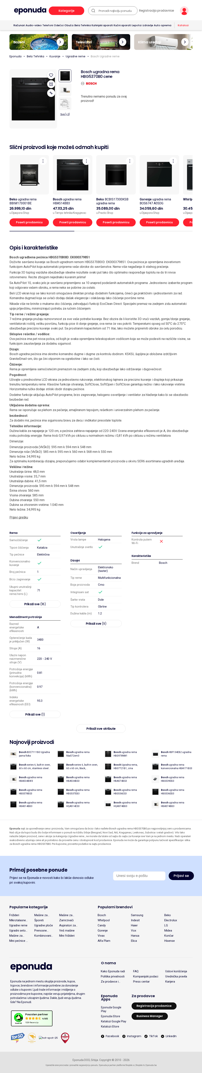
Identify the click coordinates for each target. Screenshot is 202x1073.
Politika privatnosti (112, 976)
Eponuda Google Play (111, 1009)
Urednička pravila (176, 976)
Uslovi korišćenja (176, 971)
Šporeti (39, 920)
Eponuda (15, 56)
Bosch (163, 563)
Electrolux (170, 920)
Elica (134, 941)
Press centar (141, 981)
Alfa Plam (104, 941)
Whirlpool (104, 920)
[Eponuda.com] (30, 10)
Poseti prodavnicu (29, 222)
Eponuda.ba (151, 1065)
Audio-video (34, 25)
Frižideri (14, 915)
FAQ (135, 971)
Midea (168, 930)
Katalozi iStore (110, 1026)
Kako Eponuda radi (113, 971)
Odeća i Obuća (63, 25)
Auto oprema (162, 25)
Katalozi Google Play (113, 1021)
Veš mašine (67, 930)
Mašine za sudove (41, 915)
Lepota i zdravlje (142, 25)
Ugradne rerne (75, 56)
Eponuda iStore (110, 1016)
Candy (102, 925)
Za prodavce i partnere (110, 981)
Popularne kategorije (28, 907)
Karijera (170, 981)
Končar (169, 935)
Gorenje (103, 930)
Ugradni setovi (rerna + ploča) (18, 930)
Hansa (135, 935)
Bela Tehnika (82, 25)
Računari (19, 25)
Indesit (135, 920)
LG (166, 925)
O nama (108, 962)
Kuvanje (55, 56)
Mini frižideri (67, 935)
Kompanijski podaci (145, 976)
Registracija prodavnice (156, 10)
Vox (133, 930)
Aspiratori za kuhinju (67, 925)
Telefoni (47, 25)
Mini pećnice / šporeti (18, 941)
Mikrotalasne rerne (17, 920)
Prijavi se (181, 875)
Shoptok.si (130, 1065)
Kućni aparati (122, 25)
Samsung (137, 915)
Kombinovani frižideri (42, 935)
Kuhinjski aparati (102, 25)
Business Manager (150, 1016)
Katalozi (183, 25)
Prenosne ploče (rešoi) (42, 930)
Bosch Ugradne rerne (105, 56)
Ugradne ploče (43, 925)
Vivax (101, 935)
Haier (134, 925)
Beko (167, 915)
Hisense (169, 941)
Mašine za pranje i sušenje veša (67, 915)
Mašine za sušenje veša (17, 935)
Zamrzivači (66, 920)
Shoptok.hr (140, 1065)
